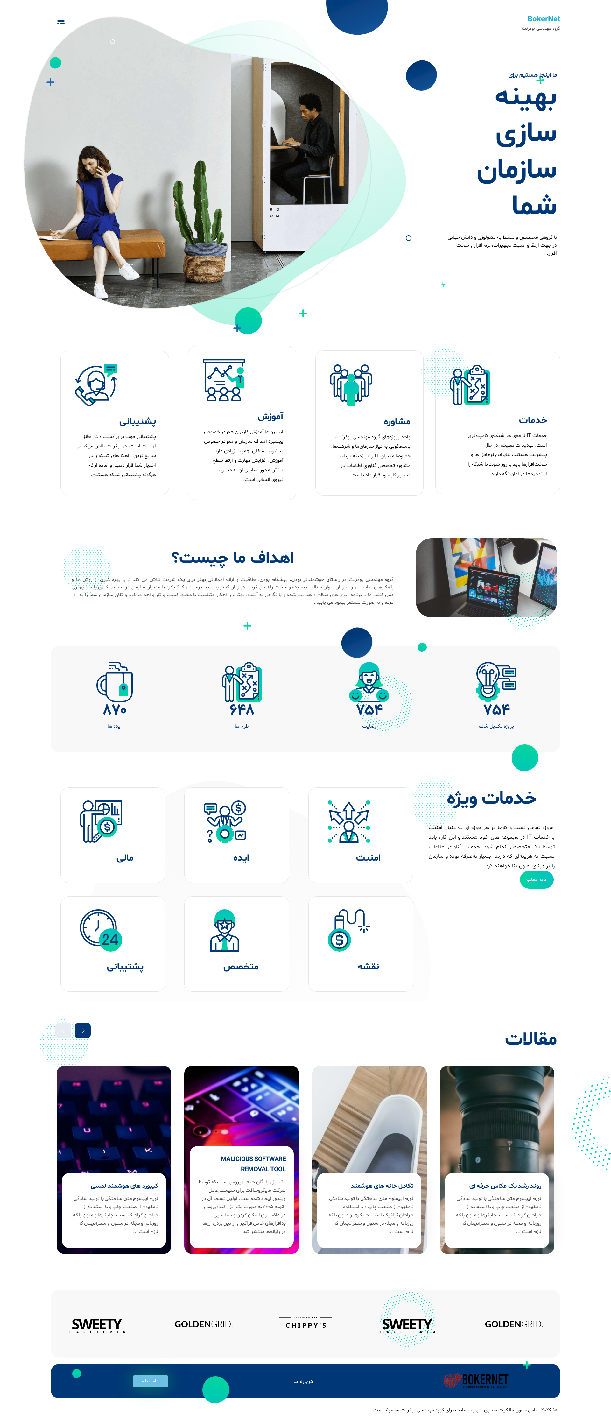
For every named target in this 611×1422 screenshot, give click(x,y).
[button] (150, 1381)
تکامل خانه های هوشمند (431, 1186)
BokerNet (544, 19)
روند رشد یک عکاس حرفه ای (554, 1186)
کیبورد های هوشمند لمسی (173, 1186)
